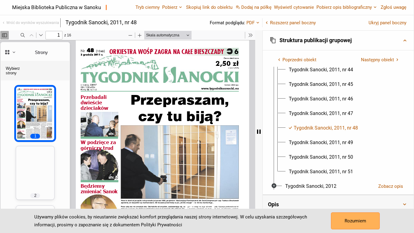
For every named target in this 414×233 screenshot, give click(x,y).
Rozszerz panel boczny (293, 22)
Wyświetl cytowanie (294, 7)
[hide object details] (258, 131)
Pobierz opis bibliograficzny (344, 7)
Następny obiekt (377, 59)
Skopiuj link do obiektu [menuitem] (209, 7)
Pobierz (169, 7)
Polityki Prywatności (161, 225)
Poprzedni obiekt (299, 59)
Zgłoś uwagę (393, 7)
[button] (338, 40)
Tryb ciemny (147, 7)
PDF (250, 22)
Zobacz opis (390, 186)
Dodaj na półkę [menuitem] (256, 7)
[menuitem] (321, 70)
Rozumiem (355, 221)
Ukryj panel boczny (387, 22)
